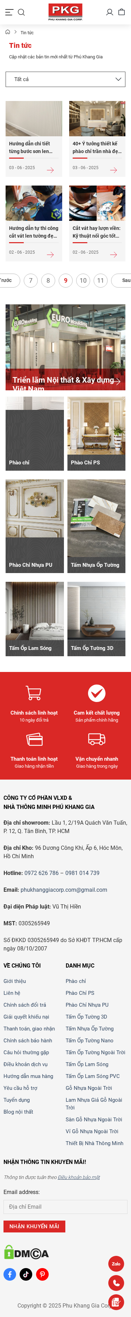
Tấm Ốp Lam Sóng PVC (93, 1076)
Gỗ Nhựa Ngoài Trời (89, 1088)
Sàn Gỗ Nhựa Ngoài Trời (94, 1119)
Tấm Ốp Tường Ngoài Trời (95, 1052)
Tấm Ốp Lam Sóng (87, 1064)
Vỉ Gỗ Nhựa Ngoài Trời (92, 1131)
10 (83, 280)
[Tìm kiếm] (21, 12)
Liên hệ (11, 993)
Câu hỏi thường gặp (26, 1052)
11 (100, 280)
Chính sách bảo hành (27, 1040)
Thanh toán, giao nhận (29, 1029)
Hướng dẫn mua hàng (28, 1076)
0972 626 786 (41, 873)
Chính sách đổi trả (24, 1005)
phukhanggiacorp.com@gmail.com (64, 890)
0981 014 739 (82, 873)
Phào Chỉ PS (80, 993)
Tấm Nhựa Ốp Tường (90, 1029)
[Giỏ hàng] (121, 12)
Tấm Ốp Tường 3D (86, 1017)
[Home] (7, 32)
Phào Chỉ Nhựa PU (87, 1005)
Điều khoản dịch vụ (25, 1064)
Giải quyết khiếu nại (26, 1017)
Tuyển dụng (16, 1100)
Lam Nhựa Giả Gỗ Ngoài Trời (94, 1104)
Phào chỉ (76, 981)
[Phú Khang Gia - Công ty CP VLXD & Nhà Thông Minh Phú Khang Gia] (65, 12)
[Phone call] (116, 1283)
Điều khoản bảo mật (79, 1177)
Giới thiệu (14, 981)
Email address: (21, 1192)
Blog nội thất (18, 1112)
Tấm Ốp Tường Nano (90, 1040)
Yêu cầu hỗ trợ (20, 1088)
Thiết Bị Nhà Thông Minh (94, 1143)
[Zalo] (116, 1264)
